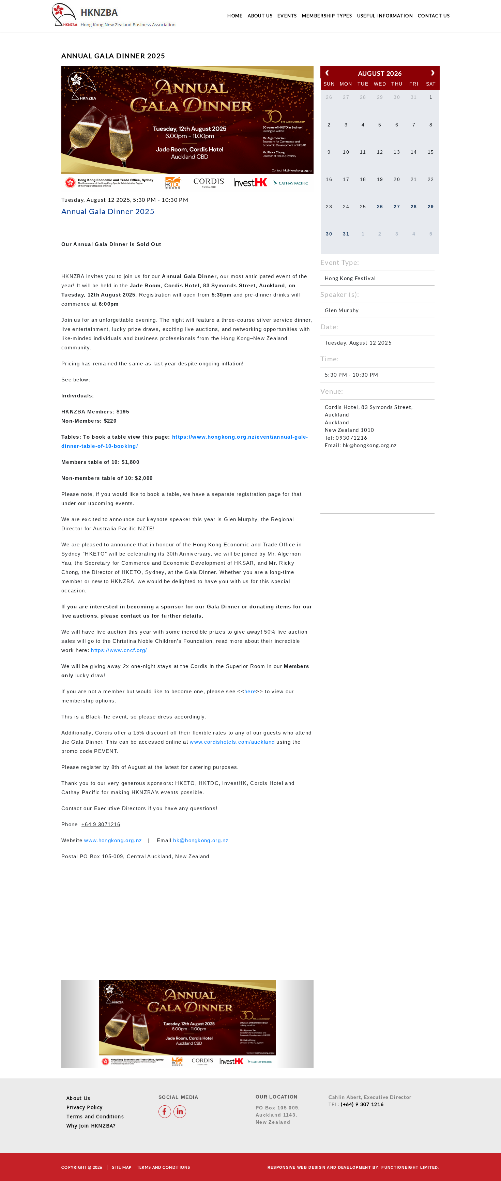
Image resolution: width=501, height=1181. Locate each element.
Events (287, 15)
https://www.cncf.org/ (119, 650)
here (250, 691)
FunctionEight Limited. (410, 1167)
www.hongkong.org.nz (113, 840)
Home (235, 15)
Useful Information (385, 15)
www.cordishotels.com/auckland (232, 742)
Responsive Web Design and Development (319, 1167)
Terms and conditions (163, 1167)
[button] (80, 1024)
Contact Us (434, 15)
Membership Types (327, 15)
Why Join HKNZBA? (91, 1125)
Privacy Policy (84, 1107)
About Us (260, 15)
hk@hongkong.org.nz (201, 840)
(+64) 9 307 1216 (362, 1104)
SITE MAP (122, 1167)
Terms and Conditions (95, 1116)
